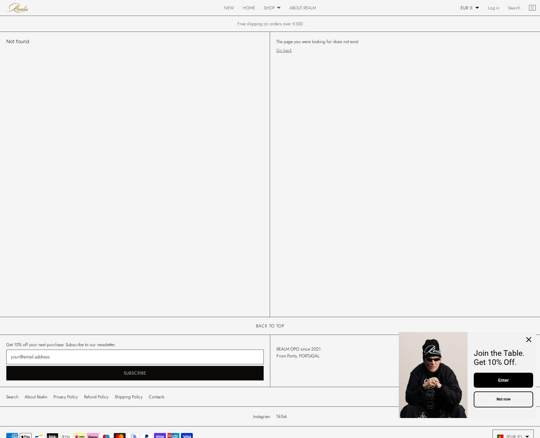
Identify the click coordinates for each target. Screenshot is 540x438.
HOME (249, 8)
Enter (503, 380)
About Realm (36, 397)
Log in (493, 8)
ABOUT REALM (302, 8)
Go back (284, 50)
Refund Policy (96, 397)
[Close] (528, 339)
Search (514, 8)
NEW (229, 8)
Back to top (270, 326)
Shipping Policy (128, 397)
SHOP (269, 8)
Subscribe (135, 373)
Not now (504, 399)
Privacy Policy (65, 397)
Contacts (156, 397)
